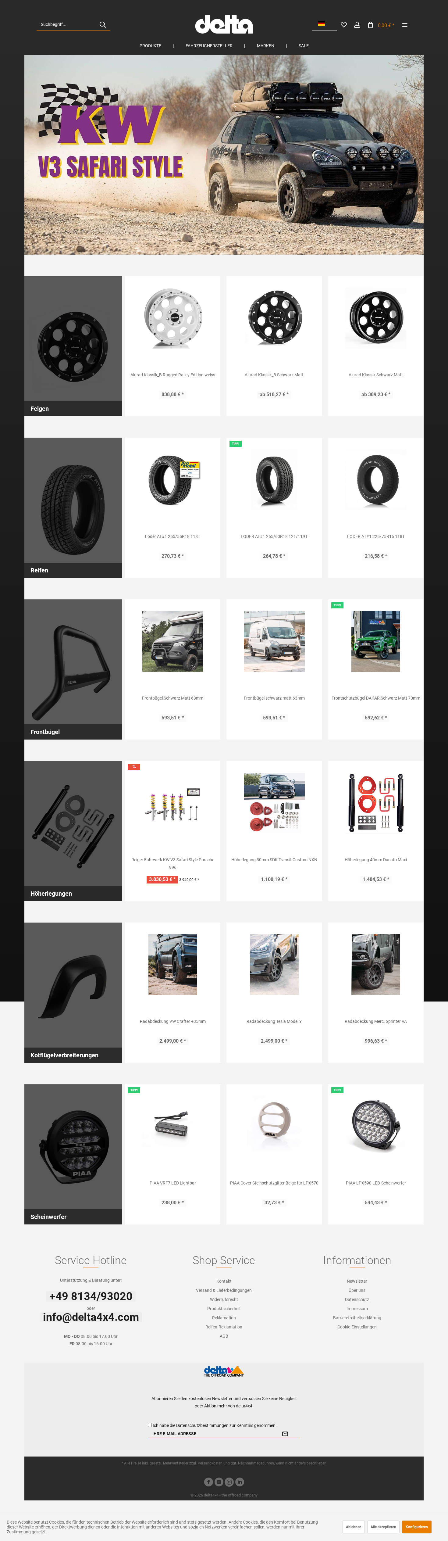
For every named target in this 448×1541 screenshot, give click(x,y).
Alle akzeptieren (383, 1527)
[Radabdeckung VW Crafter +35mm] (172, 965)
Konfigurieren (417, 1527)
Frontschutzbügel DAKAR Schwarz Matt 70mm (376, 698)
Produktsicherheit (224, 1308)
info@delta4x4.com (91, 1317)
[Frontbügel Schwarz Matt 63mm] (172, 641)
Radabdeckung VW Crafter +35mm (173, 1021)
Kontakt (224, 1281)
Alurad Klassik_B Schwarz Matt (274, 374)
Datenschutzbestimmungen (202, 1425)
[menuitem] (73, 24)
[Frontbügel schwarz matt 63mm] (274, 641)
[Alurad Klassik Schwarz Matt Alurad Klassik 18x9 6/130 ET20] (376, 318)
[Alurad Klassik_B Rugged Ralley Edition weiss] (172, 318)
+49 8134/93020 (91, 1296)
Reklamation (224, 1317)
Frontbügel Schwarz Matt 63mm (172, 698)
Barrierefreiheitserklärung (357, 1317)
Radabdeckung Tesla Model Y (274, 1021)
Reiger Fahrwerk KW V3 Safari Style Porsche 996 (172, 863)
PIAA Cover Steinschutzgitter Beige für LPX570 (274, 1183)
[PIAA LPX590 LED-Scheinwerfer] (376, 1126)
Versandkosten (210, 1463)
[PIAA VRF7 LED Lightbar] (172, 1126)
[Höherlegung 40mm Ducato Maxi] (376, 803)
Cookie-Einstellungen (357, 1326)
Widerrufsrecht (224, 1299)
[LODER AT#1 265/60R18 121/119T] (274, 480)
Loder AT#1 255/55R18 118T (172, 536)
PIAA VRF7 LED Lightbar (173, 1183)
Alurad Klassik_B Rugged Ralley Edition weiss (172, 374)
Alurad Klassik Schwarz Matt (376, 374)
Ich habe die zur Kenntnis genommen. (215, 1425)
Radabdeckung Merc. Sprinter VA (376, 1021)
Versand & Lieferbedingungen (224, 1290)
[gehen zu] (405, 24)
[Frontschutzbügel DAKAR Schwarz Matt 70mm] (376, 641)
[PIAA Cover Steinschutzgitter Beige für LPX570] (274, 1126)
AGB (224, 1336)
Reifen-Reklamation (223, 1326)
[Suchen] (102, 24)
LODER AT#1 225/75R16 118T (376, 536)
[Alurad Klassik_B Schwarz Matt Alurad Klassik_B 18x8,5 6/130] (274, 318)
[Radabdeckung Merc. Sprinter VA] (376, 965)
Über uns (357, 1290)
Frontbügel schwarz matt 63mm (274, 698)
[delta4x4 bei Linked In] (239, 1483)
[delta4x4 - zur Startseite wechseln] (224, 24)
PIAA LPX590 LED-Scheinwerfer (376, 1183)
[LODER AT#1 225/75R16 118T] (376, 480)
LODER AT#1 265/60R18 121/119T (274, 536)
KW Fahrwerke (224, 155)
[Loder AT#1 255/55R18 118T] (172, 480)
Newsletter (357, 1281)
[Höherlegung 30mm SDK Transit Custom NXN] (274, 803)
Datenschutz (357, 1299)
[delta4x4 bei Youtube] (218, 1483)
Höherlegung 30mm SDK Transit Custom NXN (274, 859)
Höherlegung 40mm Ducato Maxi (376, 859)
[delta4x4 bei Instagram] (229, 1483)
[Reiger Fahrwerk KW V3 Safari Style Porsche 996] (172, 803)
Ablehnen (353, 1527)
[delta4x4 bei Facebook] (208, 1483)
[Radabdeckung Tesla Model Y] (274, 965)
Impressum (357, 1308)
